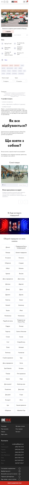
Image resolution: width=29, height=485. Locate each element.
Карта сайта (4, 434)
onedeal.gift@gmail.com (18, 444)
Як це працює (19, 429)
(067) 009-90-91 (19, 460)
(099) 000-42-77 (19, 455)
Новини (3, 431)
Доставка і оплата (20, 426)
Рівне (6, 60)
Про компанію (4, 429)
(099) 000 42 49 (19, 449)
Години (16, 77)
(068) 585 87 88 (19, 452)
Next (27, 18)
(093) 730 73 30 (19, 447)
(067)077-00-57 (19, 463)
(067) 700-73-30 (19, 457)
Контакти (18, 431)
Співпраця (3, 426)
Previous (2, 18)
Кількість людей (5, 77)
